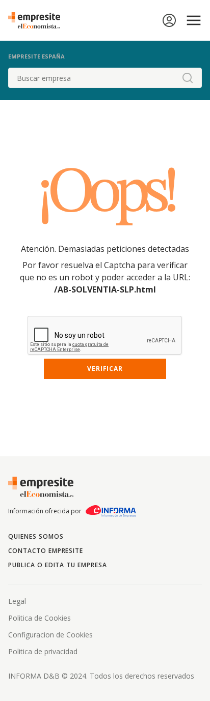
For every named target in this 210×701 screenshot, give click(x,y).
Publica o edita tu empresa (57, 565)
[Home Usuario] (169, 20)
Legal (17, 601)
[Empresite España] (38, 20)
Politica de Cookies (39, 618)
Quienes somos (35, 536)
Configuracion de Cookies (50, 634)
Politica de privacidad (42, 651)
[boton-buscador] (187, 78)
